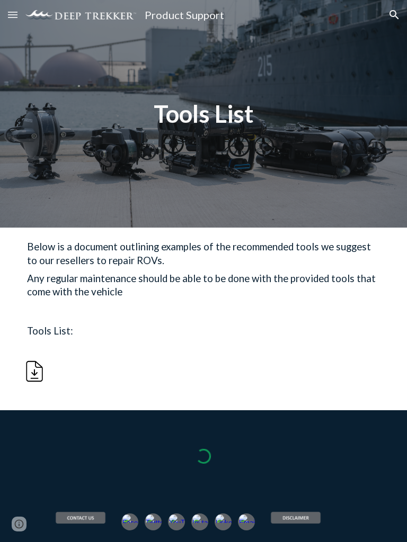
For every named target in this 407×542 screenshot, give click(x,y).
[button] (12, 14)
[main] (203, 113)
